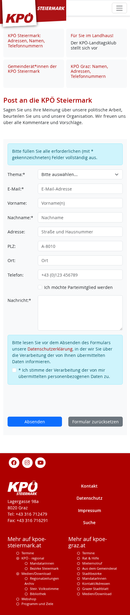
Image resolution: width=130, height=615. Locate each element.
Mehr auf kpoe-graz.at (87, 542)
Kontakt (89, 486)
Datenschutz (89, 498)
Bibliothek (38, 593)
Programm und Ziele (37, 603)
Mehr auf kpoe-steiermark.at (27, 542)
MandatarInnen (94, 578)
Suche (89, 522)
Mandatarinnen (42, 563)
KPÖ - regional (32, 558)
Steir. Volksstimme (44, 588)
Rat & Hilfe (90, 558)
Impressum (89, 510)
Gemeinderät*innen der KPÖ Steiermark (32, 68)
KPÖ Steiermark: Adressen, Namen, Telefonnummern (26, 41)
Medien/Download (36, 573)
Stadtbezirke (92, 573)
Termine (27, 553)
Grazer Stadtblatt (95, 588)
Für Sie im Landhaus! (92, 35)
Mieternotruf (92, 563)
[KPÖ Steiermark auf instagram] (27, 462)
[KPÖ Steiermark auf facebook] (14, 462)
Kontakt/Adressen (96, 583)
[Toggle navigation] (119, 8)
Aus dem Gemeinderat (99, 568)
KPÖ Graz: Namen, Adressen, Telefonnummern (89, 71)
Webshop (28, 599)
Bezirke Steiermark (44, 568)
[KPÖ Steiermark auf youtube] (40, 462)
